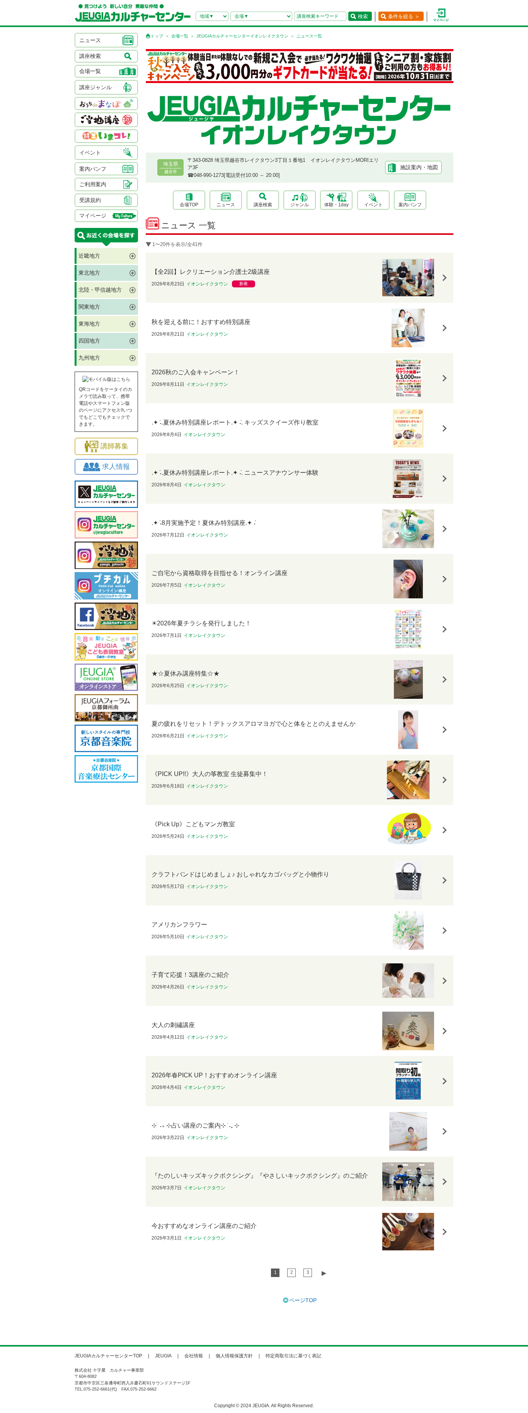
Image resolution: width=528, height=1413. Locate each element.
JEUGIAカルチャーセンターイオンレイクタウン (242, 36)
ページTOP (303, 1300)
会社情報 (193, 1356)
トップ (156, 36)
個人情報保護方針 (234, 1356)
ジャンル (299, 204)
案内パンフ (410, 204)
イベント (373, 204)
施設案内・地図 (419, 167)
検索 (363, 16)
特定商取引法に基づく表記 (293, 1356)
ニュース (225, 204)
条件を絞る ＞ (404, 16)
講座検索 (263, 204)
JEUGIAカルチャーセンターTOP (108, 1356)
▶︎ (324, 1273)
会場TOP (189, 204)
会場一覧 (179, 36)
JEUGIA (163, 1356)
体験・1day (336, 204)
